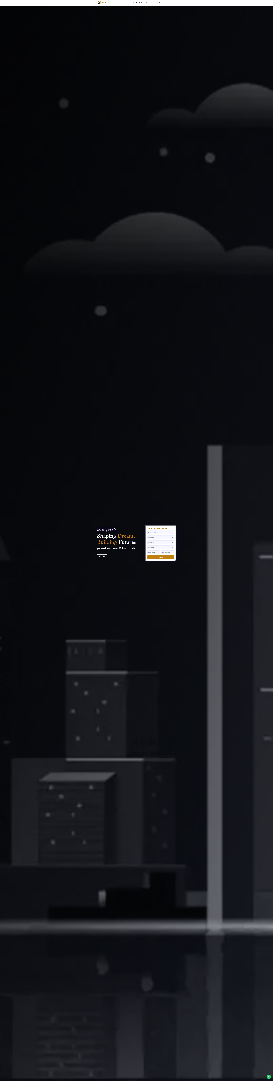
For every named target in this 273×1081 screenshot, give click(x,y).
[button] (269, 1077)
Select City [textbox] (151, 547)
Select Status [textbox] (151, 537)
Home (130, 3)
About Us (135, 3)
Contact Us (158, 3)
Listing (147, 3)
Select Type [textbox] (151, 542)
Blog (153, 3)
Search (161, 557)
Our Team (141, 3)
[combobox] (160, 537)
